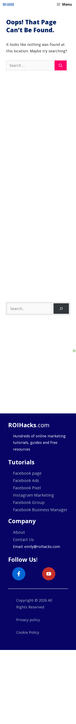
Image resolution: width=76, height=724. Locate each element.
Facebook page (27, 473)
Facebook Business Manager (40, 509)
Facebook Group (29, 502)
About (19, 532)
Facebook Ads (26, 480)
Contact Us (23, 539)
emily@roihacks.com (42, 546)
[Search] (61, 65)
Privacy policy (28, 619)
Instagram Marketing (33, 495)
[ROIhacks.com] (8, 4)
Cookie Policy (27, 632)
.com (28, 425)
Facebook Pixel (27, 488)
